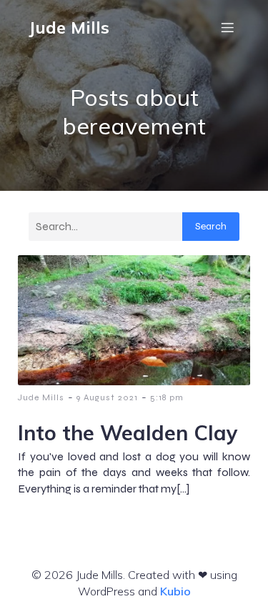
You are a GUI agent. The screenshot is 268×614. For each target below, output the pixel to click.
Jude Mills (41, 397)
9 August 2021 (107, 397)
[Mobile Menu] (227, 27)
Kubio (175, 591)
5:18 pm (167, 397)
